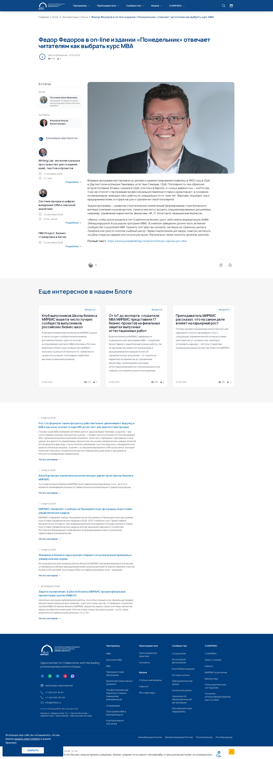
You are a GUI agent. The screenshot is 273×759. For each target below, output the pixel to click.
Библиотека (211, 678)
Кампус (209, 666)
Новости (143, 686)
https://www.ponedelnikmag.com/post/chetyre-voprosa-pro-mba (147, 241)
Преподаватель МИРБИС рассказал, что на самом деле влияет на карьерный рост (200, 319)
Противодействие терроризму (182, 710)
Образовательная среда (182, 682)
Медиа (155, 5)
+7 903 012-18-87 (54, 692)
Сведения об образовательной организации (182, 699)
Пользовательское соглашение (215, 686)
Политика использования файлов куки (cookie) (218, 696)
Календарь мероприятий (59, 685)
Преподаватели (106, 5)
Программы (80, 5)
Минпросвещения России (179, 737)
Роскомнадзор (204, 737)
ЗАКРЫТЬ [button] (32, 750)
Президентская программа (115, 673)
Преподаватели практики (148, 654)
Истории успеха (181, 675)
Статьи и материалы (150, 680)
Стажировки (113, 705)
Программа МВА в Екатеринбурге (116, 713)
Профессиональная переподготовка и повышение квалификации (117, 694)
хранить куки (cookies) (27, 739)
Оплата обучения (181, 690)
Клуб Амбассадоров (183, 668)
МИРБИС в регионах (216, 672)
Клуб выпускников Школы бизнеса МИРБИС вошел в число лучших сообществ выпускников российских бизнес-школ (69, 321)
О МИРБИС (175, 5)
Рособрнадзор (224, 737)
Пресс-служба (213, 659)
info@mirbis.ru (53, 702)
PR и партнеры (147, 692)
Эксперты (144, 662)
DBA (108, 666)
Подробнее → (73, 181)
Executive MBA (114, 659)
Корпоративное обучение (115, 722)
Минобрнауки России (150, 737)
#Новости (90, 309)
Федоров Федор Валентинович (59, 122)
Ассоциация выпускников (179, 661)
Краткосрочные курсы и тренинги (119, 682)
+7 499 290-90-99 (55, 697)
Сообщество (133, 5)
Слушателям (179, 653)
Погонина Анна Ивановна (63, 97)
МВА (108, 653)
